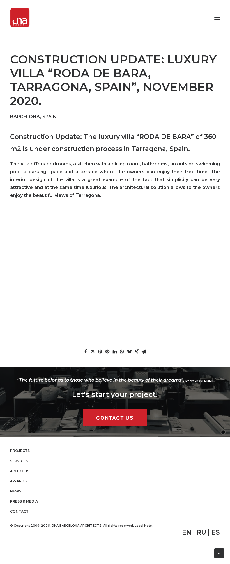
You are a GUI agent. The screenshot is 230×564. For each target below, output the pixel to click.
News (15, 491)
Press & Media (24, 501)
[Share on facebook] (85, 351)
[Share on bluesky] (129, 351)
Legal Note (143, 526)
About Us (19, 471)
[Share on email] (144, 351)
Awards (18, 481)
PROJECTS (20, 451)
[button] (217, 17)
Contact (19, 511)
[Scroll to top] (219, 552)
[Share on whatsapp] (122, 351)
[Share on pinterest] (107, 351)
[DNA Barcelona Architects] (20, 18)
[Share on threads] (100, 351)
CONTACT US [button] (115, 418)
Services (19, 461)
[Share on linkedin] (114, 351)
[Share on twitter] (92, 351)
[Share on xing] (136, 351)
